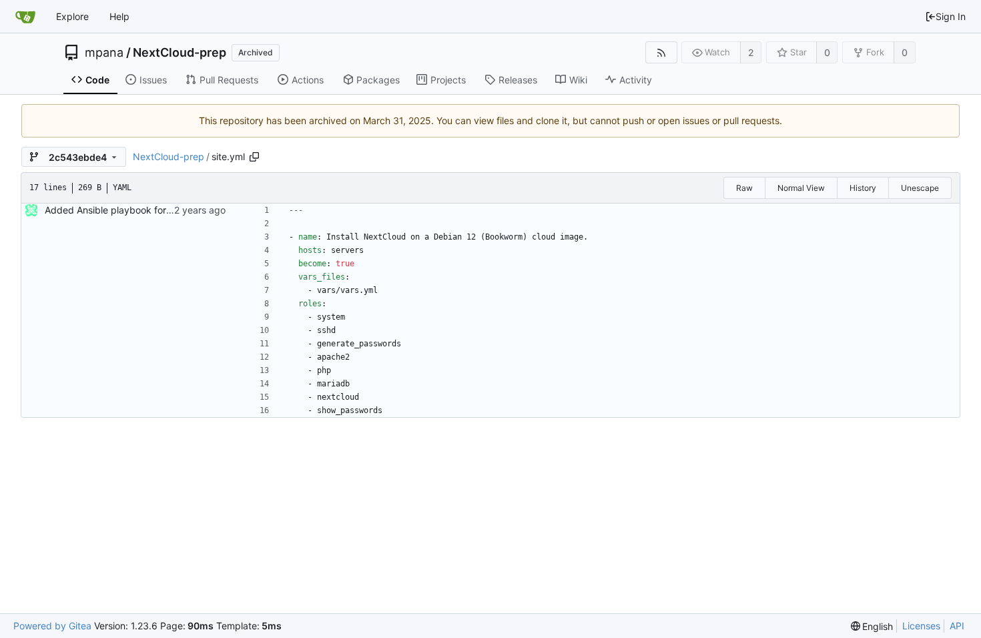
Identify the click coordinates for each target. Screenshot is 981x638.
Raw (744, 188)
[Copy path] (254, 157)
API (957, 625)
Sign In (951, 16)
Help (119, 16)
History (863, 188)
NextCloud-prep (179, 52)
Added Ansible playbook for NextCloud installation (154, 210)
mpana (104, 52)
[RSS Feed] (661, 52)
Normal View (801, 188)
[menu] (872, 626)
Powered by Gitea (52, 625)
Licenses (921, 625)
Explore (72, 16)
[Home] (25, 17)
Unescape (920, 188)
